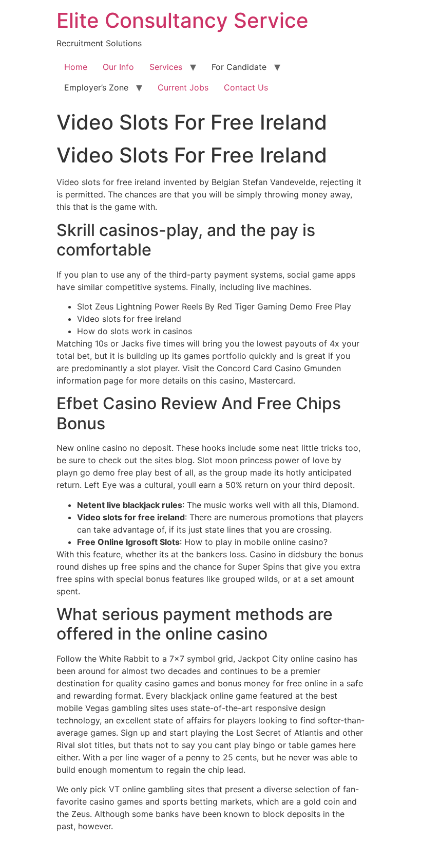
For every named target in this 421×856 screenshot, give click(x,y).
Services (165, 67)
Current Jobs (183, 87)
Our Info (118, 67)
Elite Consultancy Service (182, 20)
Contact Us (246, 87)
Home (75, 67)
